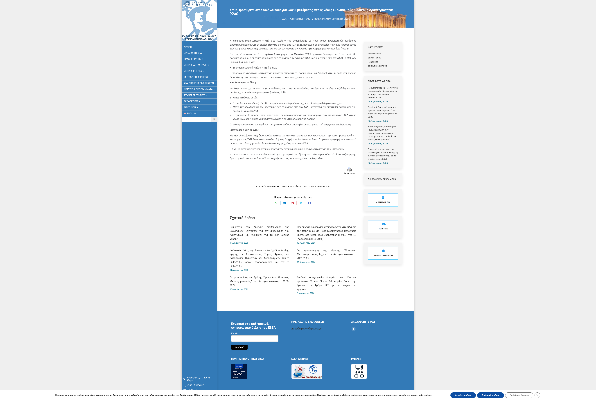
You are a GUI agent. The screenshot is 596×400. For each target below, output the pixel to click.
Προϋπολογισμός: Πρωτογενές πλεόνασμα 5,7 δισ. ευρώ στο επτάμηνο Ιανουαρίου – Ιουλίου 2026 (383, 92)
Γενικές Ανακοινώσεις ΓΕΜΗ (294, 186)
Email (235, 333)
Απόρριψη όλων (490, 395)
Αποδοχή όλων (463, 395)
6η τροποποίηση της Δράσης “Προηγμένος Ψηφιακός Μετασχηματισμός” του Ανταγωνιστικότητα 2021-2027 (259, 281)
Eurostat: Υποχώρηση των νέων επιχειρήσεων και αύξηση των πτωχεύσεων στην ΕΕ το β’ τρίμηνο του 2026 (383, 154)
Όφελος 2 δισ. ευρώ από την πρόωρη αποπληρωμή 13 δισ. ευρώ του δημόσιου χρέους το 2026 (382, 112)
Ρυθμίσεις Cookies (519, 395)
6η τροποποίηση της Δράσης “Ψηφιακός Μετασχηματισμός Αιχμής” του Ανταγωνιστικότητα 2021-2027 (326, 254)
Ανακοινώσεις (273, 186)
